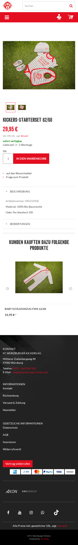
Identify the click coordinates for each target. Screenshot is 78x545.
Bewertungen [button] (19, 223)
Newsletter (9, 409)
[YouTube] (19, 512)
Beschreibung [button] (19, 191)
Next (70, 288)
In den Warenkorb (31, 158)
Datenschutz (10, 427)
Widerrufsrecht (12, 449)
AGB (5, 434)
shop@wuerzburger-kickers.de (30, 372)
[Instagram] (31, 512)
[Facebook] (8, 512)
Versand (24, 136)
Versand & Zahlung (14, 402)
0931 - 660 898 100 (24, 368)
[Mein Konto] (59, 17)
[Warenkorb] (70, 17)
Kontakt (7, 388)
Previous (7, 288)
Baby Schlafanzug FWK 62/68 (25, 308)
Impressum (9, 442)
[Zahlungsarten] (15, 471)
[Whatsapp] (42, 512)
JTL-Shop (45, 539)
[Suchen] (71, 6)
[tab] (39, 191)
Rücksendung (11, 395)
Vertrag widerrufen (17, 463)
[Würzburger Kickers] (7, 5)
